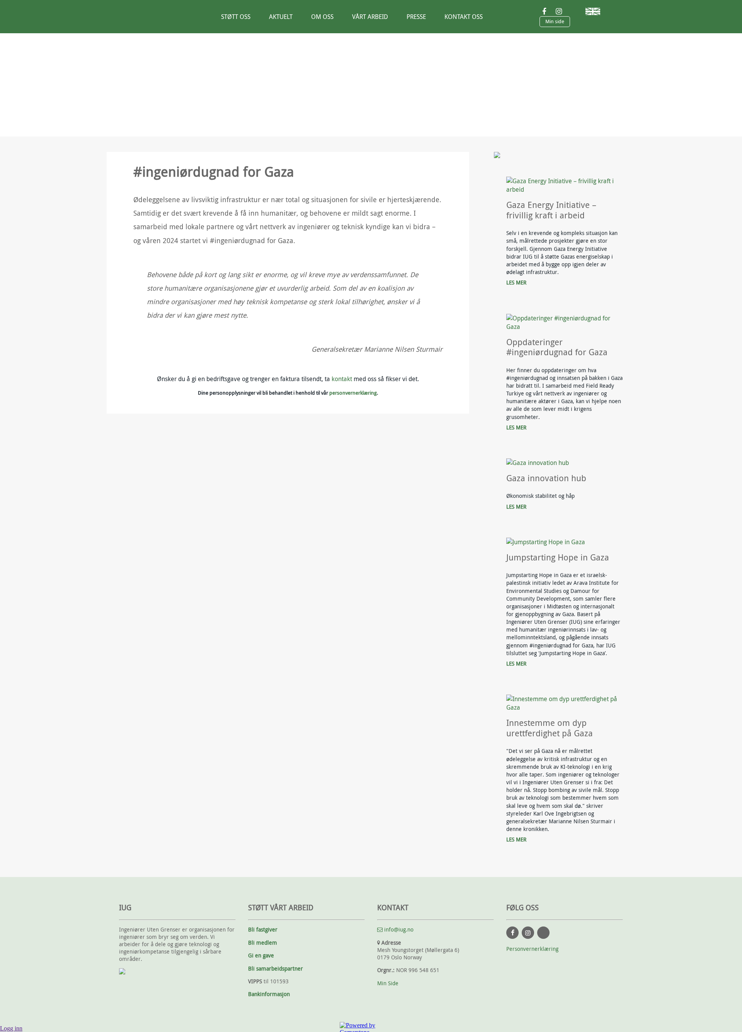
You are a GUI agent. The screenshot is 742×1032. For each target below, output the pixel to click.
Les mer (516, 282)
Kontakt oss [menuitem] (463, 16)
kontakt (342, 379)
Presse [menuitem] (416, 16)
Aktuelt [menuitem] (281, 16)
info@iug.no (398, 929)
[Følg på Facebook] (512, 932)
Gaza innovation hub (546, 478)
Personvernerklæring (532, 948)
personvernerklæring (353, 392)
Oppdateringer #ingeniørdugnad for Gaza (557, 347)
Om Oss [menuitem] (322, 16)
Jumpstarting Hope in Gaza (557, 557)
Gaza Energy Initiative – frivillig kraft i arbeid (551, 210)
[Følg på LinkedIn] (543, 932)
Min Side (387, 983)
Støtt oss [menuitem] (235, 16)
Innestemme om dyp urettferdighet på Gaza (550, 728)
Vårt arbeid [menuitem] (370, 16)
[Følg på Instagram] (528, 932)
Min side (554, 21)
